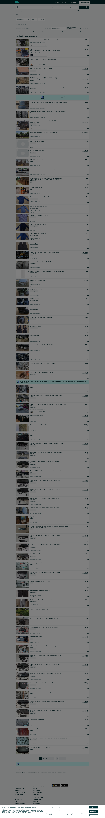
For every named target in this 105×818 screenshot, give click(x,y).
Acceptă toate (93, 807)
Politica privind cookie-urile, (14, 812)
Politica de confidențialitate (25, 812)
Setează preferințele (93, 815)
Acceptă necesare (93, 811)
